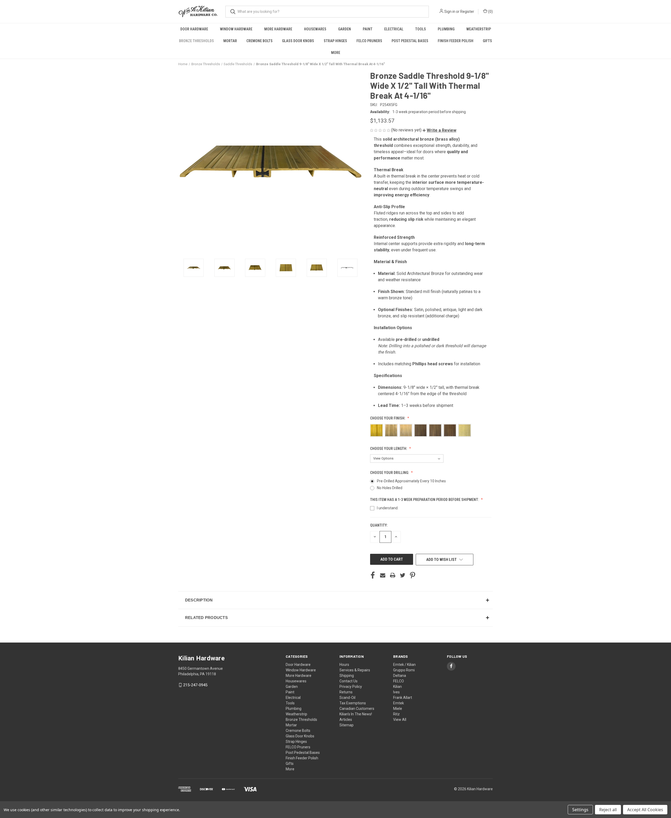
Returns (346, 692)
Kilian (397, 686)
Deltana (399, 675)
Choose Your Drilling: (390, 473)
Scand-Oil (347, 697)
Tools (420, 29)
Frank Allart (402, 697)
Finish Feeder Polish (455, 41)
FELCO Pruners (369, 41)
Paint (367, 29)
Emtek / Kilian (404, 664)
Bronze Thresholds (196, 41)
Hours (344, 664)
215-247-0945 (195, 685)
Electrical (393, 29)
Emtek (398, 703)
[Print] (392, 575)
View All (399, 719)
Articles (345, 719)
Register (467, 11)
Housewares (315, 29)
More (335, 53)
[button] (439, 130)
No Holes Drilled (389, 488)
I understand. (387, 508)
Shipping (346, 675)
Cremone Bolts (259, 41)
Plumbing (446, 29)
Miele (397, 708)
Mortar (230, 41)
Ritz (396, 714)
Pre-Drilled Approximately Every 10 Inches (411, 481)
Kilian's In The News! (355, 714)
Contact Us (348, 681)
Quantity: (379, 525)
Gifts (487, 41)
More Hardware (278, 29)
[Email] (382, 575)
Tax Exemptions (352, 703)
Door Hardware (194, 29)
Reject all (608, 810)
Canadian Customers (356, 708)
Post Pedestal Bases (410, 41)
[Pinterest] (412, 575)
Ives (396, 692)
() (490, 11)
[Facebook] (372, 575)
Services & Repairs (354, 670)
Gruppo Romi (404, 670)
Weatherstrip (478, 29)
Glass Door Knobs (298, 41)
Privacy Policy (350, 686)
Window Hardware (236, 29)
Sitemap (346, 725)
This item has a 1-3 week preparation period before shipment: (425, 500)
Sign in (449, 11)
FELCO (398, 681)
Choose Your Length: (389, 448)
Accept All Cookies (645, 810)
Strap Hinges (335, 41)
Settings (580, 810)
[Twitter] (402, 575)
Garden (344, 29)
